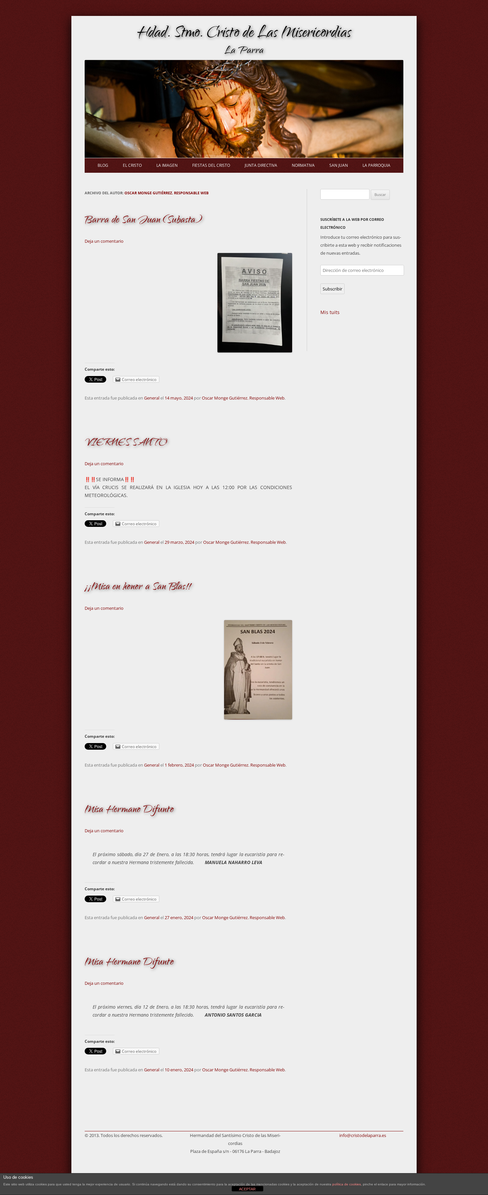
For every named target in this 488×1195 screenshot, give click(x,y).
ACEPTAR (247, 1189)
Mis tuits (330, 312)
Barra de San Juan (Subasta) (143, 220)
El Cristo (132, 165)
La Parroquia (376, 165)
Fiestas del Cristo (211, 165)
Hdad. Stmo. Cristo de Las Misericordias (244, 34)
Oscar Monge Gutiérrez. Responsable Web (166, 192)
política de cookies (346, 1184)
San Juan (338, 165)
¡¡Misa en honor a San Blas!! (138, 587)
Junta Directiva (261, 165)
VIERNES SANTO (126, 443)
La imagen (167, 165)
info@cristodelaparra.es (362, 1135)
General (151, 398)
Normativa (303, 165)
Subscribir (332, 289)
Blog (103, 165)
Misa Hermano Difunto (129, 810)
